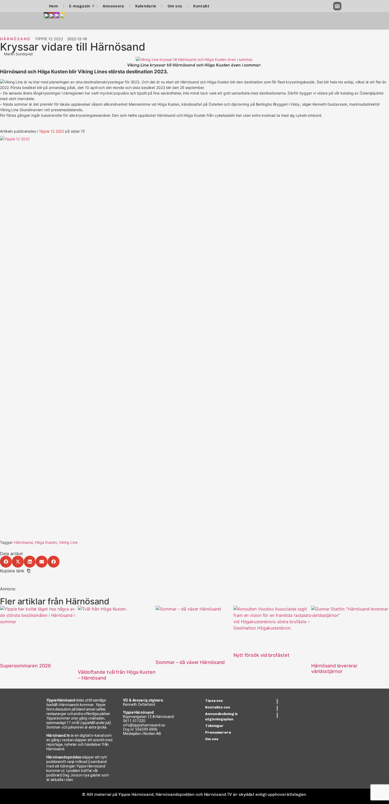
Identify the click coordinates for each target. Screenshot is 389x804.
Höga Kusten (46, 542)
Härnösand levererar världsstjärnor (334, 668)
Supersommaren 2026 (25, 665)
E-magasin (79, 5)
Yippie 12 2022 (51, 131)
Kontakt (201, 5)
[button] (337, 6)
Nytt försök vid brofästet (261, 655)
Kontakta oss (217, 707)
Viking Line (68, 542)
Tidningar (214, 726)
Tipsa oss (214, 700)
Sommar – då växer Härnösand (190, 662)
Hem (53, 5)
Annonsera (113, 5)
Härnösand (15, 39)
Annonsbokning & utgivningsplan (221, 716)
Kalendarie (145, 5)
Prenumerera (218, 732)
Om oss (175, 5)
